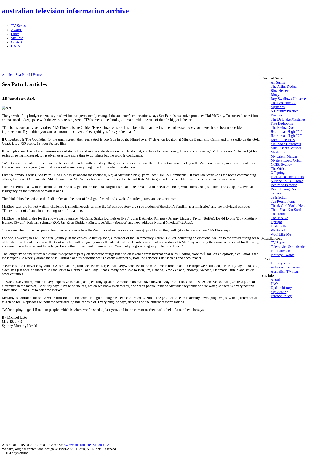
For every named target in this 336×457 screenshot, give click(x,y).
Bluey (275, 95)
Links (15, 34)
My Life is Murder (284, 156)
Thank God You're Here (288, 205)
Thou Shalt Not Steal (286, 210)
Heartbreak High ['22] (286, 136)
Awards (16, 30)
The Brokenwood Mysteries (283, 105)
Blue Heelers (280, 90)
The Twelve (279, 218)
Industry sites (280, 263)
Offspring (278, 173)
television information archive (65, 11)
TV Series (18, 26)
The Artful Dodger (284, 86)
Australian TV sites (285, 271)
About (275, 279)
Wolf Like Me (281, 234)
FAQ (274, 284)
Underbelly (279, 226)
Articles (7, 74)
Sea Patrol (23, 74)
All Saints (278, 82)
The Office (278, 169)
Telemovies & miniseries (288, 247)
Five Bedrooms (282, 123)
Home (37, 74)
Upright (276, 222)
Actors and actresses (285, 267)
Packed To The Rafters (287, 177)
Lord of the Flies (283, 140)
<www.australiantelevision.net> (86, 445)
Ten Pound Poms (283, 201)
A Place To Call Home (287, 181)
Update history (281, 288)
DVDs (16, 46)
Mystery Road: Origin (286, 160)
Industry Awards (282, 255)
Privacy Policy (281, 296)
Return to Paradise (284, 185)
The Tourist (279, 214)
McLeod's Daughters (286, 144)
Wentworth (279, 230)
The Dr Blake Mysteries (288, 119)
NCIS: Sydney (281, 164)
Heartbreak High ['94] (286, 132)
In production (280, 251)
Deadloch (278, 115)
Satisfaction (279, 197)
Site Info (17, 38)
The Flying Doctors (285, 127)
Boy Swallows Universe (288, 99)
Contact (16, 42)
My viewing (279, 292)
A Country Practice (284, 111)
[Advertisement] (113, 62)
